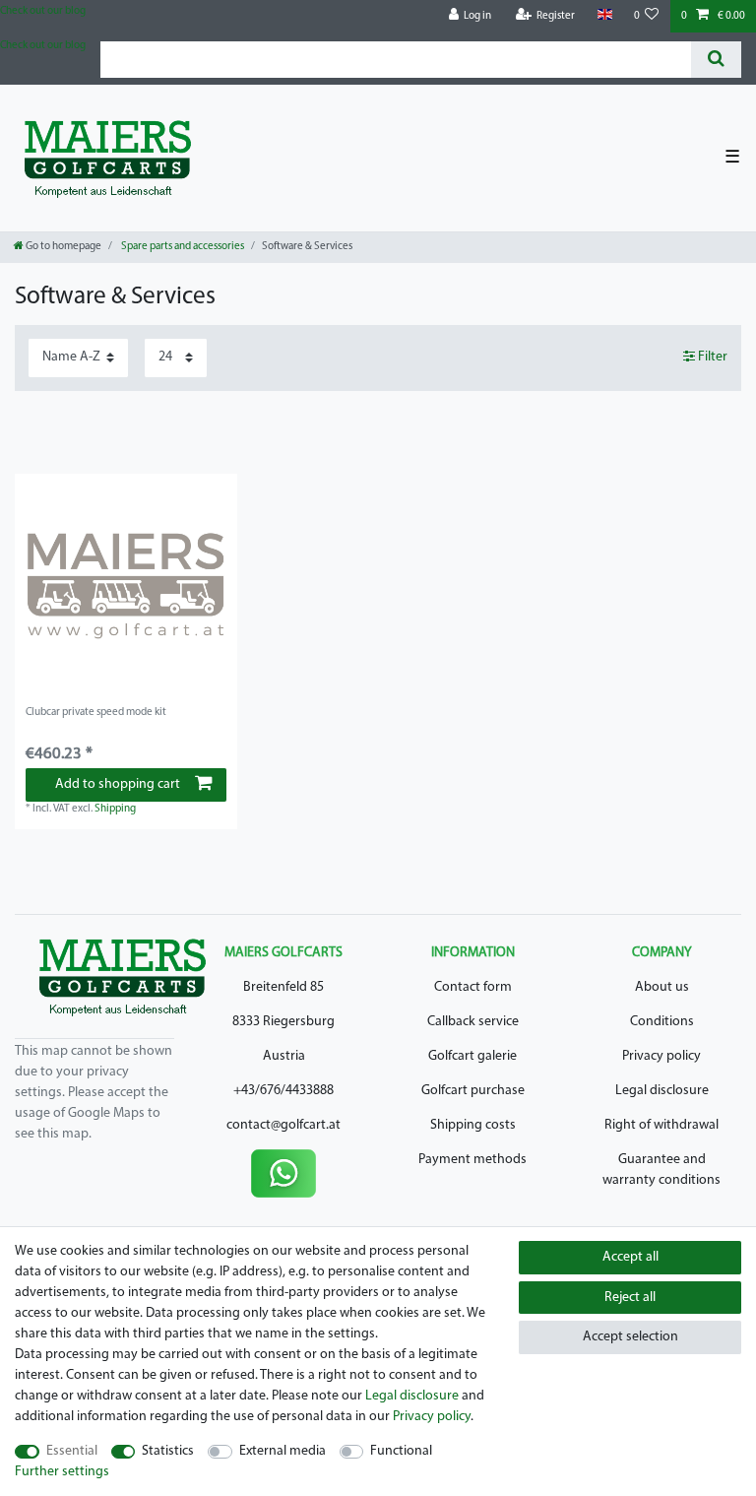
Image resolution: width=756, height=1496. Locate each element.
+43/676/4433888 (283, 1090)
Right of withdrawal (661, 1125)
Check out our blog (43, 11)
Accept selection (630, 1337)
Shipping (115, 809)
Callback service (473, 1021)
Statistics (168, 1451)
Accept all (630, 1257)
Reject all (630, 1297)
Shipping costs (473, 1125)
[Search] (716, 59)
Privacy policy (661, 1056)
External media (282, 1451)
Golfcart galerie (472, 1056)
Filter (711, 357)
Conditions (662, 1021)
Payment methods (472, 1159)
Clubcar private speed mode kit (96, 712)
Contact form (473, 987)
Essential (71, 1451)
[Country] (604, 15)
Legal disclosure (662, 1090)
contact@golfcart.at (283, 1125)
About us (662, 987)
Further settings (62, 1471)
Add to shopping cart (117, 784)
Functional (401, 1451)
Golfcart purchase (473, 1090)
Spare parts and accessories (181, 246)
